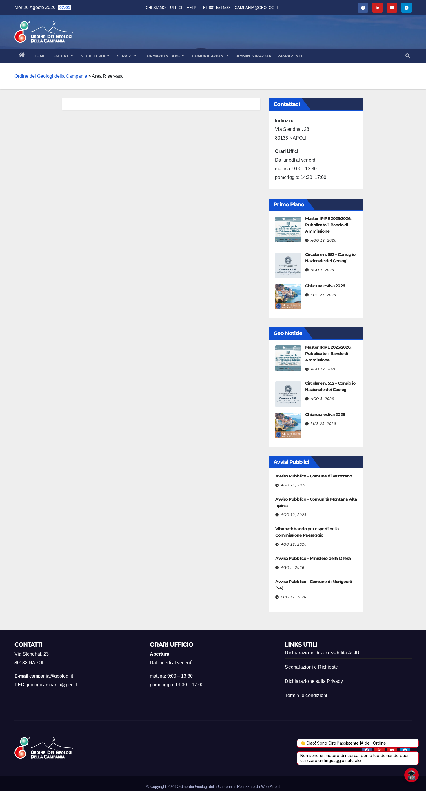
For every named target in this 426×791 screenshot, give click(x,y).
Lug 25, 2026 (323, 295)
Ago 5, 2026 (322, 270)
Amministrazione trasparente (269, 56)
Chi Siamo (156, 8)
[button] (407, 55)
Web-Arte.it (270, 786)
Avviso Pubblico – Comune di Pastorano (313, 476)
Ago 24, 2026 (294, 485)
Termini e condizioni (306, 695)
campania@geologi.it (257, 8)
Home (39, 56)
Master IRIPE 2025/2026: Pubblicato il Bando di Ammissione (328, 225)
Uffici (176, 8)
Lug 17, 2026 (293, 597)
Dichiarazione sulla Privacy (314, 681)
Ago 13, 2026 (294, 515)
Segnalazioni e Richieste (311, 667)
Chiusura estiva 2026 (325, 285)
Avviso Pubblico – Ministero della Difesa (313, 558)
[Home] (22, 56)
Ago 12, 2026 (323, 240)
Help (191, 8)
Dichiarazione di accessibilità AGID (322, 652)
